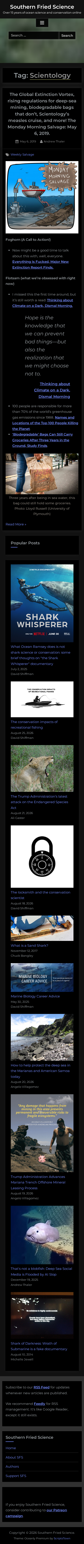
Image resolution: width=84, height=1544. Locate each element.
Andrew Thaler (54, 141)
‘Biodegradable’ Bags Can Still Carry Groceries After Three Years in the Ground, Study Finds (42, 440)
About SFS (14, 1457)
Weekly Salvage (22, 154)
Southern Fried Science (42, 7)
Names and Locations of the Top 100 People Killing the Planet (45, 423)
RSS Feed (42, 1387)
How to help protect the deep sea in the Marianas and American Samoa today (40, 1071)
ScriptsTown (62, 1538)
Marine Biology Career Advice (35, 996)
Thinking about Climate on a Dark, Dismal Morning (52, 390)
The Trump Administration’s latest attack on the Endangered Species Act (39, 802)
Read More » (16, 524)
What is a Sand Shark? (29, 945)
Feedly (39, 1404)
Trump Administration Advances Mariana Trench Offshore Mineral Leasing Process (38, 1182)
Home (11, 1448)
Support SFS (16, 1476)
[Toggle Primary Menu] (42, 22)
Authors (12, 1466)
